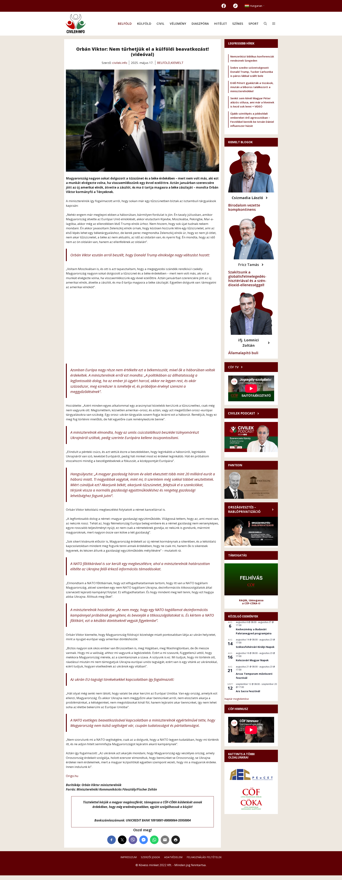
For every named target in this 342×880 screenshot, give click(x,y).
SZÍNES (237, 24)
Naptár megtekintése (236, 699)
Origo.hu (72, 776)
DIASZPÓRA (200, 24)
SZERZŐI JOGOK (150, 857)
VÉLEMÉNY (178, 24)
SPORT (253, 24)
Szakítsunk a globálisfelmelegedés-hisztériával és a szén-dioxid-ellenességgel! (247, 278)
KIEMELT (177, 63)
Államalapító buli (243, 352)
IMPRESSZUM (128, 857)
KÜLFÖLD (144, 24)
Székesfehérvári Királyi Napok (255, 647)
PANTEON (235, 465)
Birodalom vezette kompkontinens (244, 207)
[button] (265, 23)
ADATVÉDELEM (173, 857)
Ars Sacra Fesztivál (248, 691)
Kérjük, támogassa (251, 600)
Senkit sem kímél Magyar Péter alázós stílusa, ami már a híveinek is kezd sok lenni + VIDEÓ (252, 102)
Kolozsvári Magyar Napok (252, 660)
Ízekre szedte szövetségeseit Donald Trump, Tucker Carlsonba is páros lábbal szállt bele (251, 72)
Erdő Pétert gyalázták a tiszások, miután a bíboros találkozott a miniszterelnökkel (251, 87)
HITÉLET (220, 24)
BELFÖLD (125, 24)
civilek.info (119, 63)
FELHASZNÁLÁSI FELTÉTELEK (204, 857)
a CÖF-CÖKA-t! (251, 603)
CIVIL (160, 24)
